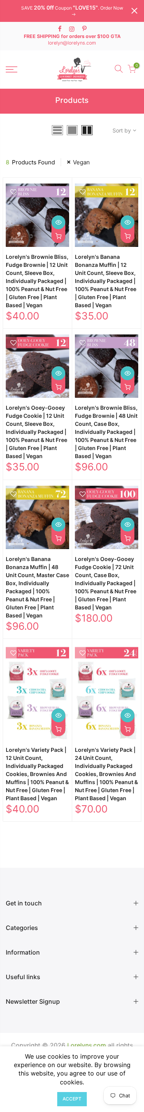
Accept (72, 1099)
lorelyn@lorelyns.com (72, 43)
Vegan (81, 162)
